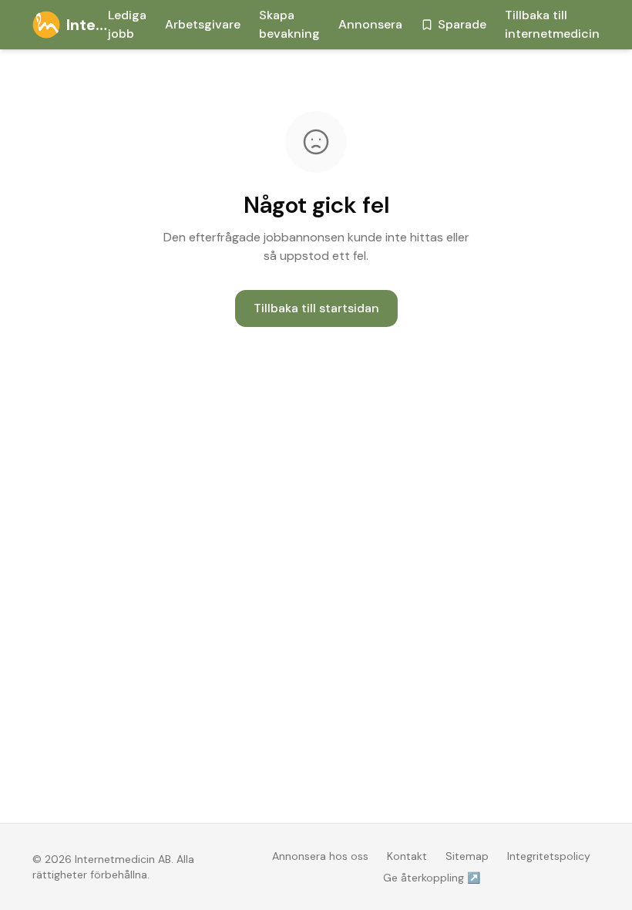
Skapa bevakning (289, 24)
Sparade (462, 24)
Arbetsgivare (202, 24)
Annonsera (370, 24)
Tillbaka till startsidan (316, 308)
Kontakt (407, 856)
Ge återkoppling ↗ (431, 878)
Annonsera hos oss (320, 856)
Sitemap (467, 856)
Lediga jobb (127, 24)
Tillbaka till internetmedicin (552, 24)
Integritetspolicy (548, 856)
